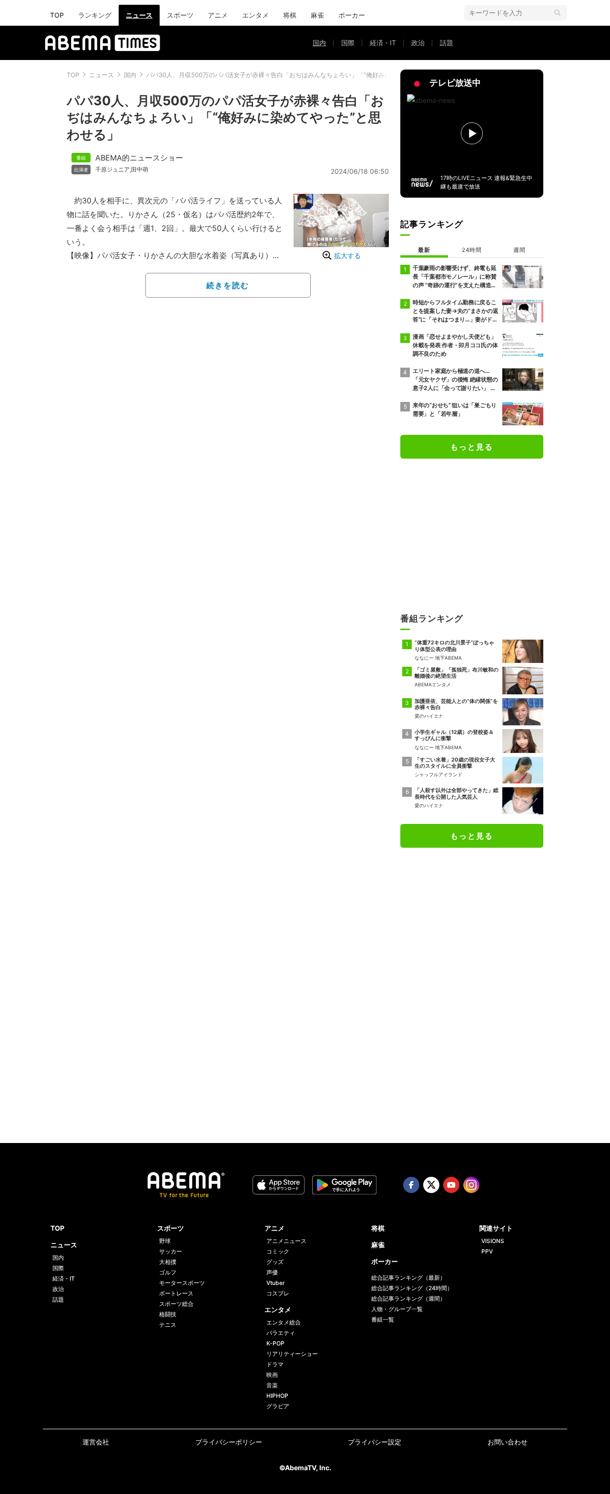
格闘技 (167, 1314)
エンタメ (255, 15)
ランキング (95, 15)
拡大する (347, 255)
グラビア (277, 1406)
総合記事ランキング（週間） (408, 1298)
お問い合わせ (508, 1442)
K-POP (275, 1343)
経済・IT (383, 43)
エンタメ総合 (283, 1322)
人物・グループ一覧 (397, 1309)
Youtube (451, 1185)
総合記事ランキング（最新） (408, 1277)
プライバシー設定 (374, 1442)
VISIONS (492, 1240)
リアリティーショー (292, 1353)
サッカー (170, 1251)
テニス (167, 1324)
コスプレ (277, 1293)
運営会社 (95, 1442)
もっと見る (471, 446)
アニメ (218, 15)
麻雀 (317, 15)
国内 (319, 43)
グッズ (275, 1261)
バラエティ (280, 1332)
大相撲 (167, 1261)
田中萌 (139, 169)
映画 (272, 1374)
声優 (272, 1272)
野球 (165, 1240)
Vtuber (275, 1282)
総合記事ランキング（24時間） (412, 1288)
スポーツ (180, 15)
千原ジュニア (112, 169)
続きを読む (227, 285)
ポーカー (351, 15)
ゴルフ (167, 1272)
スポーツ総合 (176, 1303)
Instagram (471, 1185)
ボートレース (176, 1293)
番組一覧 (382, 1319)
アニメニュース (286, 1240)
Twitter (431, 1185)
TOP (57, 15)
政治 (418, 43)
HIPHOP (277, 1395)
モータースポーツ (182, 1282)
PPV (487, 1251)
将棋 (289, 15)
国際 (348, 43)
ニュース (139, 15)
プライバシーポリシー (228, 1442)
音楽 (272, 1385)
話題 (446, 43)
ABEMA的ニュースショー (139, 157)
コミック (277, 1251)
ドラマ (275, 1364)
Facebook (411, 1185)
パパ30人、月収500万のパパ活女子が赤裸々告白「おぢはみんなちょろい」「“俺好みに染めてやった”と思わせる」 (307, 75)
